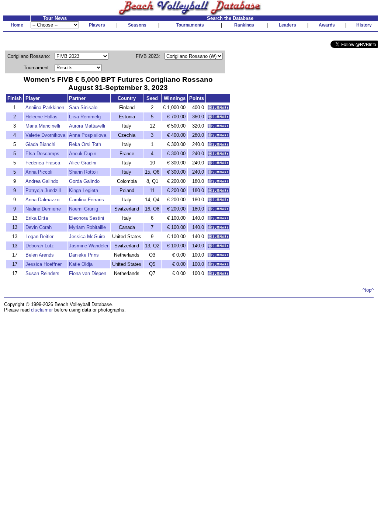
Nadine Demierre (43, 209)
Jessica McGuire (87, 236)
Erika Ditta (36, 218)
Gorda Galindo (84, 181)
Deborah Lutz (39, 245)
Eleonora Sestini (86, 218)
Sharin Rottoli (83, 172)
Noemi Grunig (83, 209)
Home (17, 25)
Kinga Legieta (83, 190)
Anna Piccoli (38, 172)
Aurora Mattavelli (87, 126)
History (364, 25)
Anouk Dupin (82, 153)
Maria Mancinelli (42, 126)
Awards (327, 25)
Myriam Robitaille (87, 227)
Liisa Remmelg (85, 116)
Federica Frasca (42, 163)
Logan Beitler (39, 236)
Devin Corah (38, 227)
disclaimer (42, 310)
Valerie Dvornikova (45, 135)
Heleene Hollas (41, 116)
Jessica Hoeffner (43, 264)
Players (97, 25)
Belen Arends (39, 255)
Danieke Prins (84, 255)
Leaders (287, 25)
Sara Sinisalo (83, 107)
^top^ (368, 290)
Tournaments (190, 25)
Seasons (137, 25)
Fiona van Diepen (87, 273)
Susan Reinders (42, 273)
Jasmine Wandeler (88, 245)
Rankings (244, 25)
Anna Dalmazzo (42, 199)
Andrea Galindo (41, 181)
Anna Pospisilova (87, 135)
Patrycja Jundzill (43, 190)
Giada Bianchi (40, 144)
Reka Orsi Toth (85, 144)
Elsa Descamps (42, 153)
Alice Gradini (82, 163)
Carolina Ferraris (86, 199)
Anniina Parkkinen (44, 107)
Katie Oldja (81, 264)
